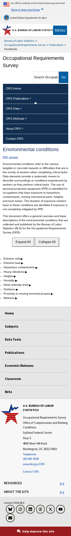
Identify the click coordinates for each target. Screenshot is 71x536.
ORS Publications (17, 98)
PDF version (10, 157)
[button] (62, 484)
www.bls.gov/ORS (34, 464)
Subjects (11, 326)
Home (9, 313)
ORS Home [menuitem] (13, 88)
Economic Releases (19, 365)
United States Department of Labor (28, 17)
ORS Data (12, 108)
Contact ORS (31, 471)
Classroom (13, 379)
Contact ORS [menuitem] (14, 138)
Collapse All (47, 242)
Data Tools (13, 339)
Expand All (23, 242)
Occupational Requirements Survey (25, 45)
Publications (56, 45)
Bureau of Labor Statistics (19, 41)
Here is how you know (25, 10)
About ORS (13, 128)
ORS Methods (15, 118)
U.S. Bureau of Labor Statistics (34, 30)
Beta (8, 392)
